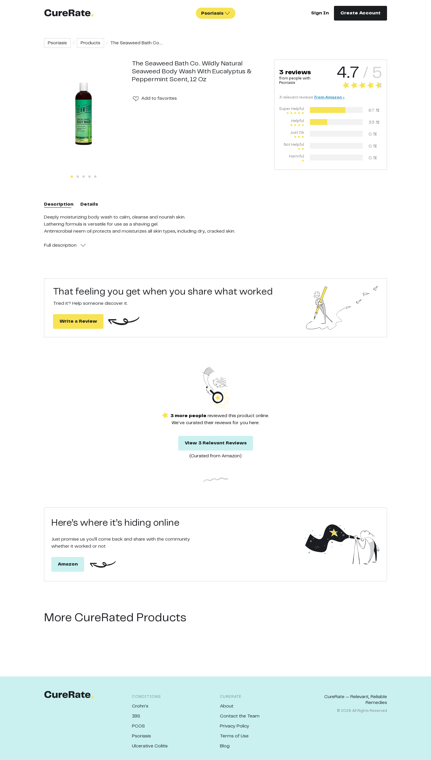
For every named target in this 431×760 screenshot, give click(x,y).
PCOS (138, 726)
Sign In (320, 13)
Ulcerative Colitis (150, 746)
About (226, 706)
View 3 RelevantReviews (216, 443)
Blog (225, 746)
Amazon (68, 564)
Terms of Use (234, 736)
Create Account (360, 13)
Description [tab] (58, 204)
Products (90, 43)
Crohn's (140, 706)
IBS (136, 716)
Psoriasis (57, 43)
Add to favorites (159, 98)
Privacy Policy (234, 726)
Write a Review (78, 321)
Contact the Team (239, 716)
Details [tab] (89, 204)
